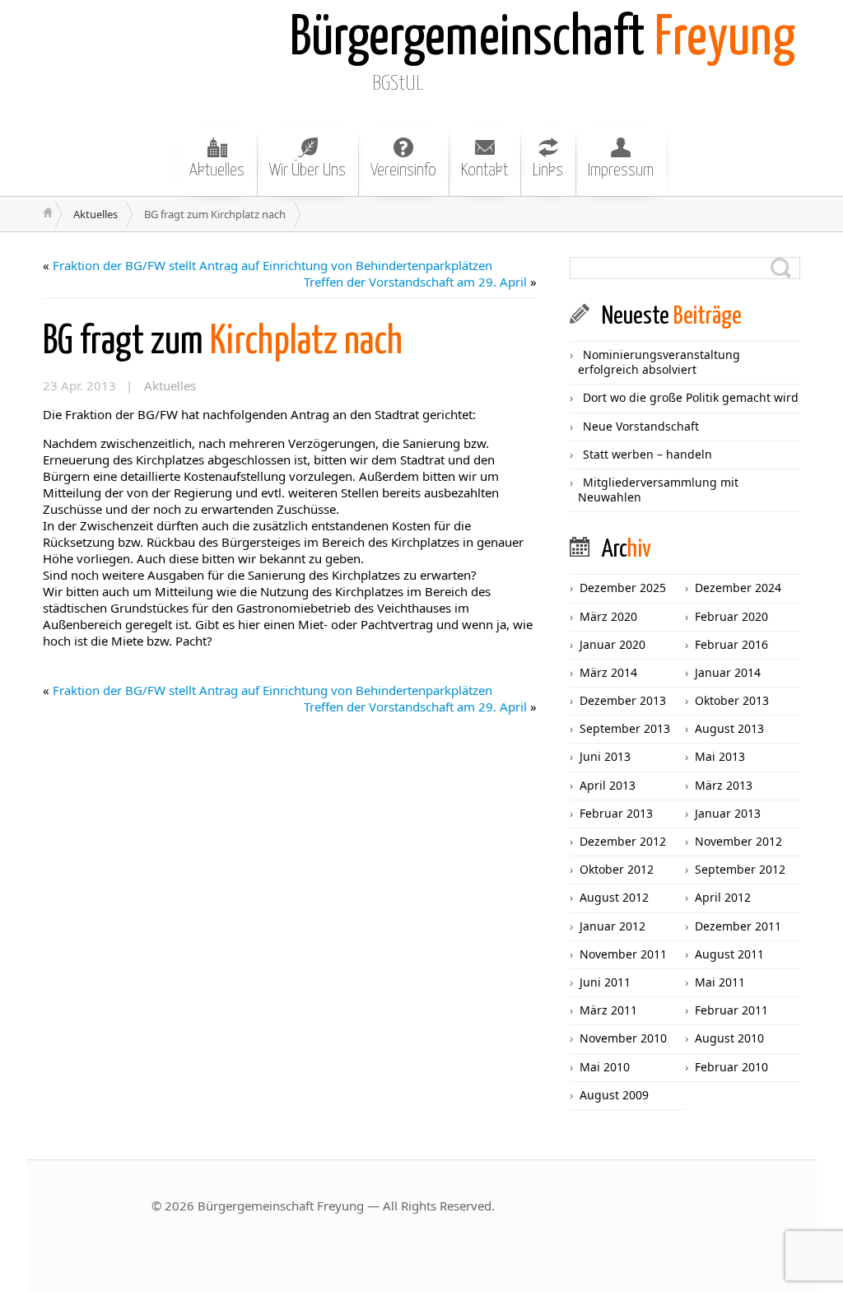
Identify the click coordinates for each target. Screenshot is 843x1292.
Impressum (621, 170)
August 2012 (614, 897)
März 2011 (608, 1010)
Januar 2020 (612, 644)
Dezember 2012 (623, 841)
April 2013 (608, 785)
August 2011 (729, 954)
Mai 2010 (605, 1067)
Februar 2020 (731, 616)
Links (548, 170)
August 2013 (729, 728)
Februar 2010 (731, 1067)
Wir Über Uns (307, 170)
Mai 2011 (720, 982)
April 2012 (723, 897)
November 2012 (738, 841)
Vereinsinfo (403, 170)
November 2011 (623, 954)
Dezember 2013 (623, 700)
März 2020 (608, 616)
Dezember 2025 (623, 587)
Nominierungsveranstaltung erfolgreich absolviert (659, 362)
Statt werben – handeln (647, 454)
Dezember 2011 (738, 926)
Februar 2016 (731, 644)
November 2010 (623, 1038)
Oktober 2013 (732, 700)
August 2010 (729, 1038)
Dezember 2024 (738, 587)
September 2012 (740, 869)
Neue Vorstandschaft (641, 426)
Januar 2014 (728, 672)
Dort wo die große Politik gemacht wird (691, 397)
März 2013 (723, 785)
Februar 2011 (731, 1010)
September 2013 (625, 728)
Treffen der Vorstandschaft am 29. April (415, 281)
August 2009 (614, 1095)
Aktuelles (217, 170)
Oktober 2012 (617, 869)
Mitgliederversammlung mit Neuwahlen (658, 489)
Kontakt (484, 170)
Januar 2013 (728, 813)
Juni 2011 (605, 982)
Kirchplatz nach (223, 342)
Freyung (542, 39)
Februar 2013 (616, 813)
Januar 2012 (612, 926)
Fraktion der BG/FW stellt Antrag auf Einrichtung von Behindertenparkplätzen (272, 265)
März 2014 (608, 672)
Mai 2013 (720, 756)
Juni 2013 (605, 756)
